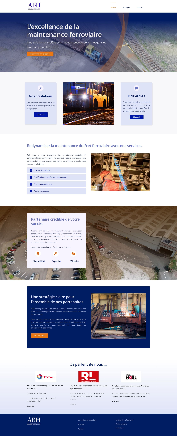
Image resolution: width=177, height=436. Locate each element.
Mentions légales (121, 424)
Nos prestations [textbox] (41, 96)
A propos (81, 424)
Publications (120, 428)
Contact (80, 429)
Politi (124, 420)
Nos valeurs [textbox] (136, 96)
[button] (56, 170)
